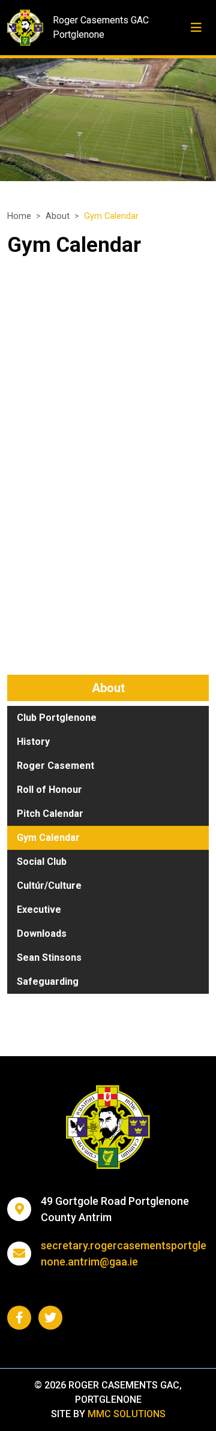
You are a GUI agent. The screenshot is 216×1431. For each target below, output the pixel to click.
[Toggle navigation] (196, 27)
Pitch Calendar (50, 813)
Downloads (42, 933)
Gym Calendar (48, 837)
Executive (39, 909)
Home (19, 216)
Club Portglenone (57, 717)
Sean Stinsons (49, 957)
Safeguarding (48, 981)
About (58, 216)
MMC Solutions (127, 1414)
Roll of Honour (49, 789)
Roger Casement (55, 765)
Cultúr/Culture (49, 885)
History (33, 741)
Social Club (42, 861)
